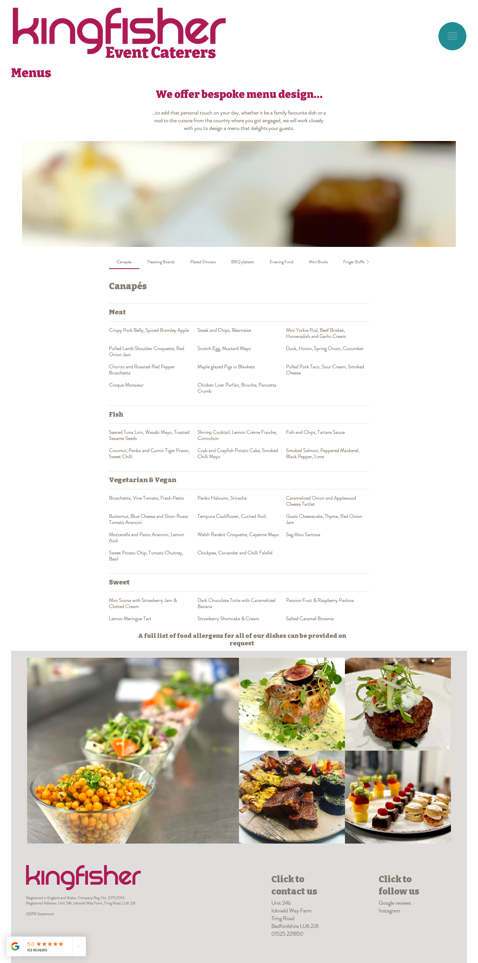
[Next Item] (441, 750)
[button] (452, 36)
